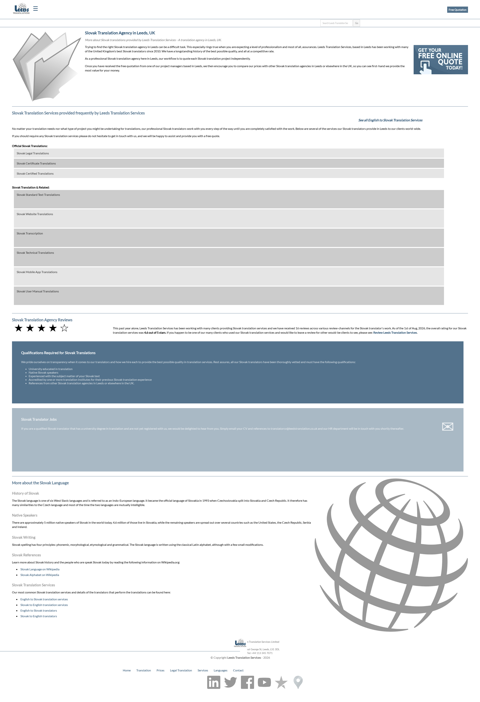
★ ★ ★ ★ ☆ (41, 327)
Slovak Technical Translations (35, 252)
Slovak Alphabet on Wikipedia (39, 575)
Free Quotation (457, 9)
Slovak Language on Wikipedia (39, 569)
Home (127, 670)
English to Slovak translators (38, 610)
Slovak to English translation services (44, 605)
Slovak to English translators (38, 616)
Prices (160, 670)
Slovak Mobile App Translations (37, 272)
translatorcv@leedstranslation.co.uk (294, 428)
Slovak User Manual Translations (38, 291)
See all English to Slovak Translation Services (390, 120)
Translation (143, 670)
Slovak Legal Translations (33, 153)
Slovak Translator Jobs (39, 419)
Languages (220, 670)
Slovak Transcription (30, 233)
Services (203, 670)
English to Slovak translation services (44, 599)
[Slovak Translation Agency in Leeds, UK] (240, 649)
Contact (238, 670)
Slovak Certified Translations (35, 173)
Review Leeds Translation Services (395, 332)
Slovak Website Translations (35, 214)
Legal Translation (181, 670)
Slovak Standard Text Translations (38, 194)
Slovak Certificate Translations (36, 163)
